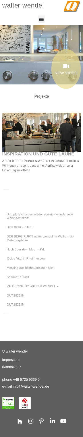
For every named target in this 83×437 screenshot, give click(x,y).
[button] (41, 19)
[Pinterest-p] (41, 421)
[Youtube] (63, 421)
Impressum (10, 360)
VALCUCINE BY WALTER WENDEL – (32, 286)
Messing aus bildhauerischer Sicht (30, 267)
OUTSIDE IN (15, 295)
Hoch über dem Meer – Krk (26, 249)
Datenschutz (11, 367)
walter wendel (23, 5)
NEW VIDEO (66, 73)
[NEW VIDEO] (66, 66)
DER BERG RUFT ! (20, 227)
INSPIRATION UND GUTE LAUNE (38, 153)
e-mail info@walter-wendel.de (25, 386)
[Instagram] (30, 421)
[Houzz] (20, 421)
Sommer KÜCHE (18, 277)
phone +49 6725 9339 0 (21, 379)
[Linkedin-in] (52, 421)
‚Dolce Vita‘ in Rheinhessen (26, 258)
